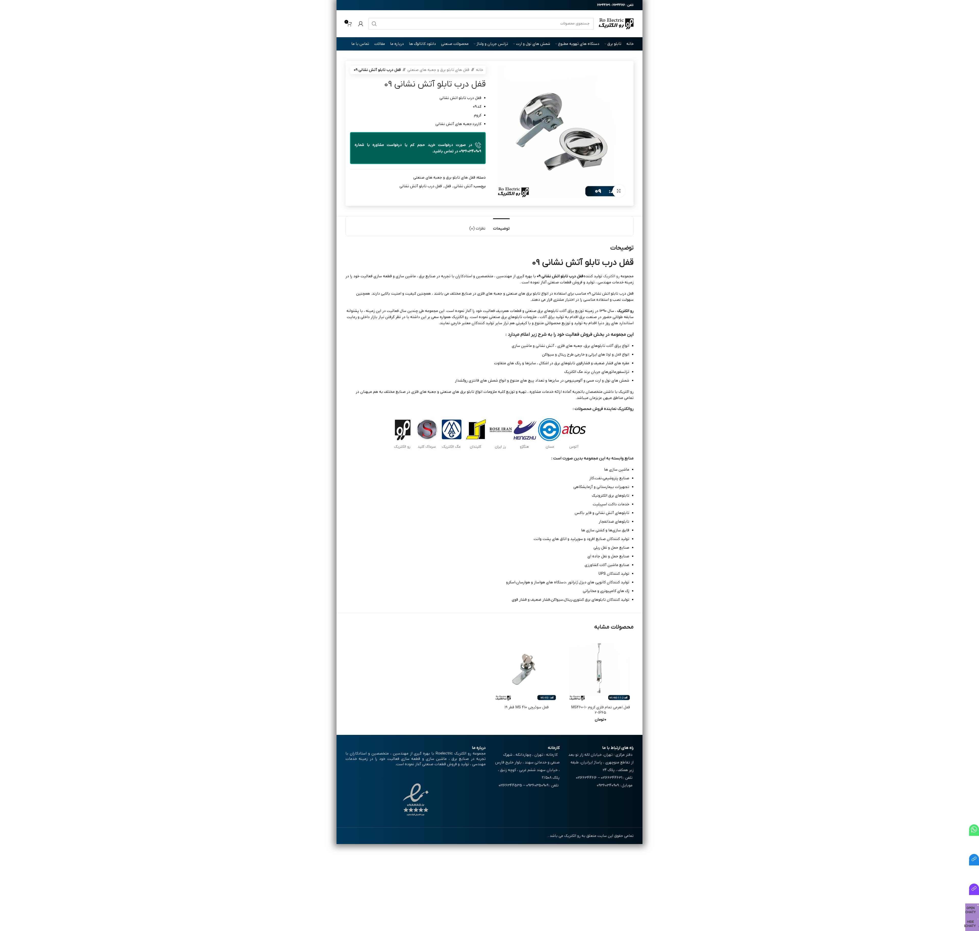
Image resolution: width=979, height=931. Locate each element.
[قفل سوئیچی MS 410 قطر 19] (526, 669)
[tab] (501, 226)
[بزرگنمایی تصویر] (618, 191)
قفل (448, 186)
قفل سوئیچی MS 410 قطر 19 (527, 707)
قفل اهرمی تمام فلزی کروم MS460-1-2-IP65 (600, 710)
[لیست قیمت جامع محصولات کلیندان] (974, 862)
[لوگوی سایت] (616, 23)
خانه (479, 69)
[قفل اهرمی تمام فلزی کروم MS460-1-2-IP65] (600, 669)
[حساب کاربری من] (361, 24)
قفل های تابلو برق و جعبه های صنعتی (438, 69)
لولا (608, 354)
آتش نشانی (463, 186)
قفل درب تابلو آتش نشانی (421, 186)
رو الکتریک (611, 276)
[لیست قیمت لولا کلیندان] (974, 892)
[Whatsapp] (974, 833)
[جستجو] (374, 24)
